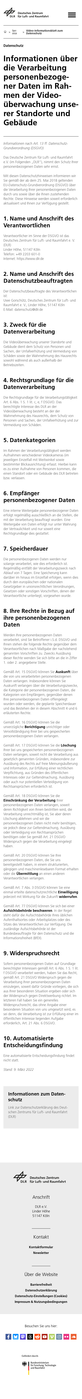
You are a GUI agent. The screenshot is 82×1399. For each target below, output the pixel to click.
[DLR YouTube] (44, 1338)
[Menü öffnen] (72, 13)
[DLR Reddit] (37, 1338)
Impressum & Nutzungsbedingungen (41, 1302)
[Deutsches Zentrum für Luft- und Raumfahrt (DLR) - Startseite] (27, 14)
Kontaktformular (41, 1247)
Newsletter (41, 1253)
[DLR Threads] (30, 1338)
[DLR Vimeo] (52, 1338)
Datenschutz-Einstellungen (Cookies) (41, 1296)
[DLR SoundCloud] (73, 1338)
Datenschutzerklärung (41, 1290)
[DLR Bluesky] (15, 1338)
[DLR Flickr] (66, 1338)
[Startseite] (5, 32)
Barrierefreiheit (41, 1284)
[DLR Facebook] (8, 1338)
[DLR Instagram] (59, 1338)
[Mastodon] (23, 1338)
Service (14, 32)
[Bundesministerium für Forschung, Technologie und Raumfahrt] (41, 1379)
